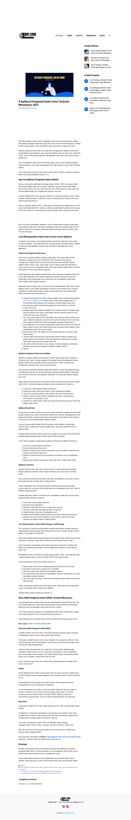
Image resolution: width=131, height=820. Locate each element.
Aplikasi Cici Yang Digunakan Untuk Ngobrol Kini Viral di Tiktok (100, 110)
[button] (109, 35)
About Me (84, 29)
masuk (28, 784)
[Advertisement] (65, 13)
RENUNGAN (91, 36)
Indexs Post (74, 29)
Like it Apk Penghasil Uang (33, 301)
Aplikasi (23, 765)
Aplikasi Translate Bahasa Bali (39, 624)
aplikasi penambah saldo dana (33, 767)
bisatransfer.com (69, 813)
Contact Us (94, 29)
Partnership (105, 29)
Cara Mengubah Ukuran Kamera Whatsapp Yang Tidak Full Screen (41, 773)
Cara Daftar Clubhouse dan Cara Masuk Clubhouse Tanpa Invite (100, 100)
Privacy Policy (36, 29)
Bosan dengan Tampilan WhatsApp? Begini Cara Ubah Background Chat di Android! (101, 67)
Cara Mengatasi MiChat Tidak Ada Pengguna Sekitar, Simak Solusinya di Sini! (100, 90)
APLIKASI (59, 36)
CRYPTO (79, 36)
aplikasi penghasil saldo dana (52, 767)
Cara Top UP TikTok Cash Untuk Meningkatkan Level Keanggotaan (41, 771)
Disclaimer (64, 29)
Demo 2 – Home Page (50, 29)
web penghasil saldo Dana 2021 (58, 737)
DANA (46, 174)
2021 (22, 767)
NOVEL (102, 36)
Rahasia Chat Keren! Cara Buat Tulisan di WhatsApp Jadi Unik (100, 60)
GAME (69, 36)
